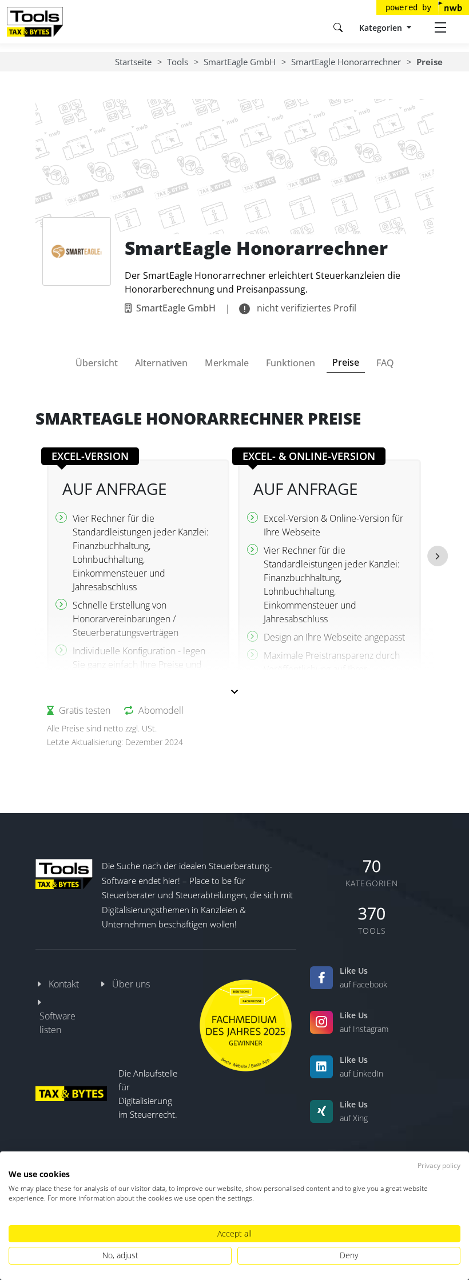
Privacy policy (439, 1165)
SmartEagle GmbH (240, 61)
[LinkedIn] (321, 1066)
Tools (177, 61)
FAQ (385, 363)
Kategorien (381, 27)
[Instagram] (321, 1022)
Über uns (131, 984)
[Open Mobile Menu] (440, 27)
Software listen (57, 1023)
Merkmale (227, 363)
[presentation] (437, 556)
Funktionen (290, 363)
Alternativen (161, 363)
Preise (345, 362)
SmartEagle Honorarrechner (346, 61)
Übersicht (96, 363)
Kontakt (64, 984)
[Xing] (321, 1111)
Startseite (133, 61)
